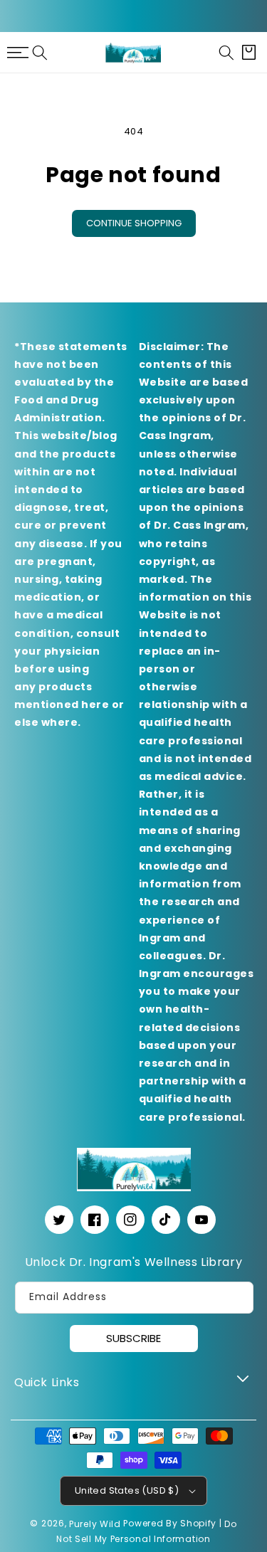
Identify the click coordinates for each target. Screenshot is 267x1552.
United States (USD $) (127, 1490)
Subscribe (133, 1338)
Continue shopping (134, 223)
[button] (40, 52)
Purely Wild (95, 1524)
